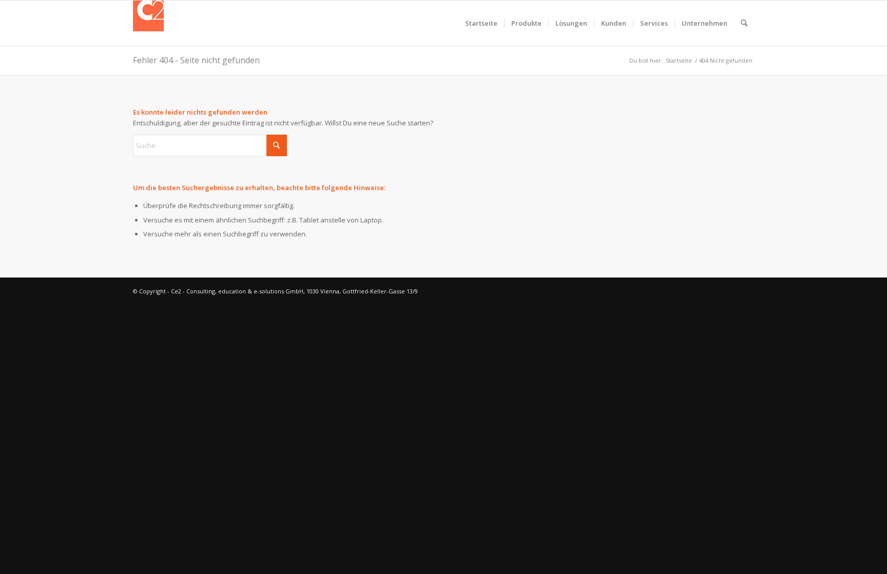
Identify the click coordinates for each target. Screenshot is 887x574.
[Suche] (744, 23)
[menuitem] (481, 23)
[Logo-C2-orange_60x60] (148, 23)
